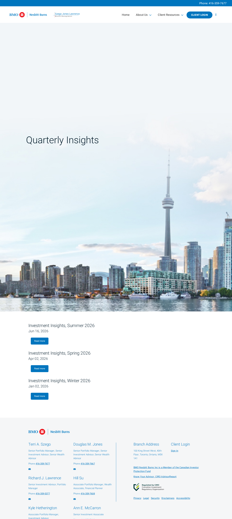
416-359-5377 (43, 493)
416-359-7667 (88, 463)
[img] (116, 155)
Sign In (174, 450)
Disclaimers (167, 498)
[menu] (216, 15)
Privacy (137, 498)
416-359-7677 (217, 3)
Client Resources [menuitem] (168, 15)
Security (155, 498)
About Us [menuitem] (142, 15)
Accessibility (183, 498)
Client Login (199, 15)
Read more (39, 341)
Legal (146, 498)
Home (126, 15)
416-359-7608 (88, 493)
